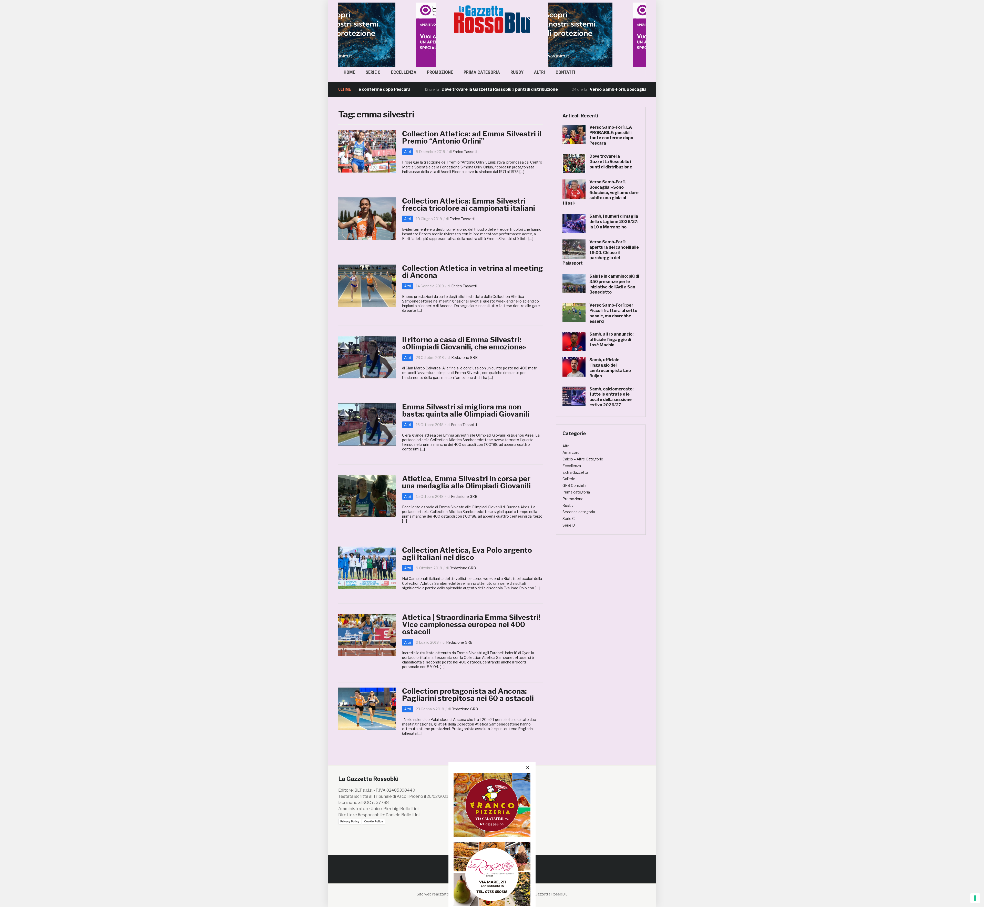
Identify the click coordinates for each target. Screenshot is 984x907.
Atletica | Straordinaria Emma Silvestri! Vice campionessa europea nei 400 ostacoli (471, 624)
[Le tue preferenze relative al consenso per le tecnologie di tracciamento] (975, 898)
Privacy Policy (349, 821)
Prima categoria (482, 72)
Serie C (373, 72)
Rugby (517, 72)
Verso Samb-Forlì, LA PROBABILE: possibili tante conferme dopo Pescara (611, 135)
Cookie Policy (373, 821)
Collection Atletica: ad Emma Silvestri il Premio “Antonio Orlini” (471, 137)
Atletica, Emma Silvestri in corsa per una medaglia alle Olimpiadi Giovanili (466, 482)
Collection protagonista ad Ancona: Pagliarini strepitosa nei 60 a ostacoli (468, 695)
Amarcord (570, 452)
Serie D (568, 525)
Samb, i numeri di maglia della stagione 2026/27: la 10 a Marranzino (613, 221)
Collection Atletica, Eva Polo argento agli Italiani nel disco (467, 554)
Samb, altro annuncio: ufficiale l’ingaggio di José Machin (611, 339)
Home (349, 72)
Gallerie (568, 479)
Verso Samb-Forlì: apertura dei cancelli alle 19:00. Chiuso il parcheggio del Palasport (600, 252)
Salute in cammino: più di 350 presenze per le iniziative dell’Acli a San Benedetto (614, 284)
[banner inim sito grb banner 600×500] (386, 34)
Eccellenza (403, 72)
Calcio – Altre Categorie (582, 459)
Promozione (440, 72)
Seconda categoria (578, 512)
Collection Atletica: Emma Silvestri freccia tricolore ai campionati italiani (468, 205)
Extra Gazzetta (575, 472)
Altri (539, 72)
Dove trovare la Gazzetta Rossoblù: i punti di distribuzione (458, 89)
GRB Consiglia (574, 485)
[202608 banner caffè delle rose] (492, 873)
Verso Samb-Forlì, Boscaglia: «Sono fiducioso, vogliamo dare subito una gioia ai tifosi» (634, 89)
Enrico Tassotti (465, 151)
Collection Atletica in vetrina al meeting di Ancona (472, 272)
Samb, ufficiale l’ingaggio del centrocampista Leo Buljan (610, 367)
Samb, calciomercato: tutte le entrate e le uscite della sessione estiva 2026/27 (611, 397)
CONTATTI (565, 72)
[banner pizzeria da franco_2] (492, 805)
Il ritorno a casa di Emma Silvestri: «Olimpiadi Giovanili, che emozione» (464, 343)
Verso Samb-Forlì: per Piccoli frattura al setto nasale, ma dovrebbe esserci (613, 313)
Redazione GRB (464, 357)
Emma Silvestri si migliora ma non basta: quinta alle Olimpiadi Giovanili (465, 410)
